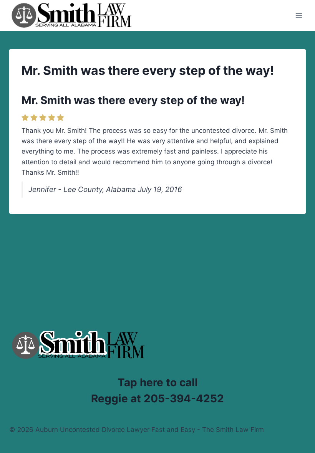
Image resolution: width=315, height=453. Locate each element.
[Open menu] (299, 15)
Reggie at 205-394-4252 (157, 398)
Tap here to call (158, 382)
